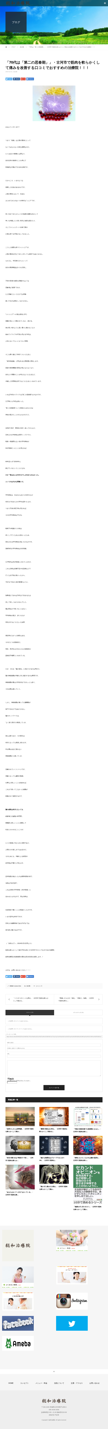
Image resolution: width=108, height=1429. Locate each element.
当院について (59, 1383)
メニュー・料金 (41, 1383)
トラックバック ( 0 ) (78, 1012)
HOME (11, 1383)
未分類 (15, 71)
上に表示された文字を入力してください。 (19, 1080)
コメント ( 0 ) (29, 1012)
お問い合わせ (94, 1383)
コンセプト (24, 1383)
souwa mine (17, 986)
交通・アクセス (77, 1383)
